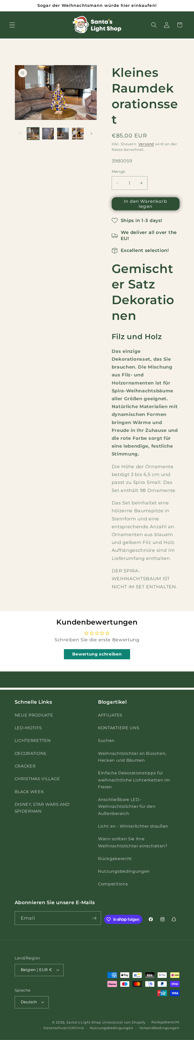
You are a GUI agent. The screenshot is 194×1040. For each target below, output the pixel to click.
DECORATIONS (31, 753)
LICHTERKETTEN (33, 740)
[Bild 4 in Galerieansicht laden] (78, 133)
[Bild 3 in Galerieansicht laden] (63, 133)
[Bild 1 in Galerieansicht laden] (33, 133)
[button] (12, 25)
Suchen (106, 740)
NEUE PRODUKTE (34, 715)
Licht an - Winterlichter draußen (133, 826)
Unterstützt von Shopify (124, 1022)
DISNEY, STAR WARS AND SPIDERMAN (42, 808)
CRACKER (25, 766)
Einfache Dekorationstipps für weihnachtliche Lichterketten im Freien (134, 779)
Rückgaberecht (115, 858)
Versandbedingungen (159, 1028)
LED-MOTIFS (28, 727)
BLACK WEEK (29, 791)
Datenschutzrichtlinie (63, 1028)
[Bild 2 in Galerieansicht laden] (48, 133)
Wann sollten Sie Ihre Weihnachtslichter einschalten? (132, 842)
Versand (146, 144)
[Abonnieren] (94, 918)
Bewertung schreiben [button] (97, 654)
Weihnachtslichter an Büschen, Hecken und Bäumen (132, 757)
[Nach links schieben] (20, 133)
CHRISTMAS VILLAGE (37, 778)
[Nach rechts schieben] (91, 133)
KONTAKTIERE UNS (118, 727)
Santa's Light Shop (83, 1022)
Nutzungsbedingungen (124, 871)
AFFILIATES (110, 715)
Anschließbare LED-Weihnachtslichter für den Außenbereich (126, 806)
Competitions (113, 883)
